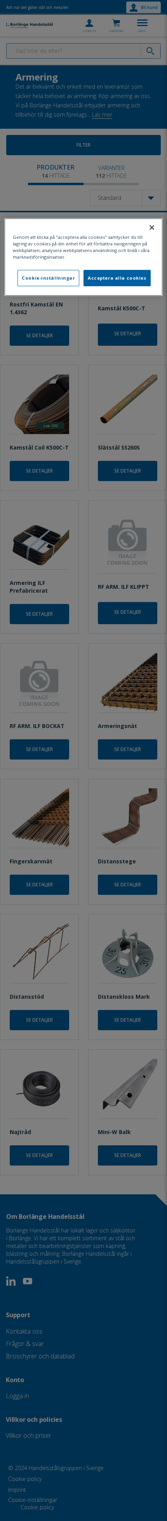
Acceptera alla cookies (117, 278)
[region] (83, 257)
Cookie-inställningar (48, 278)
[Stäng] (151, 227)
